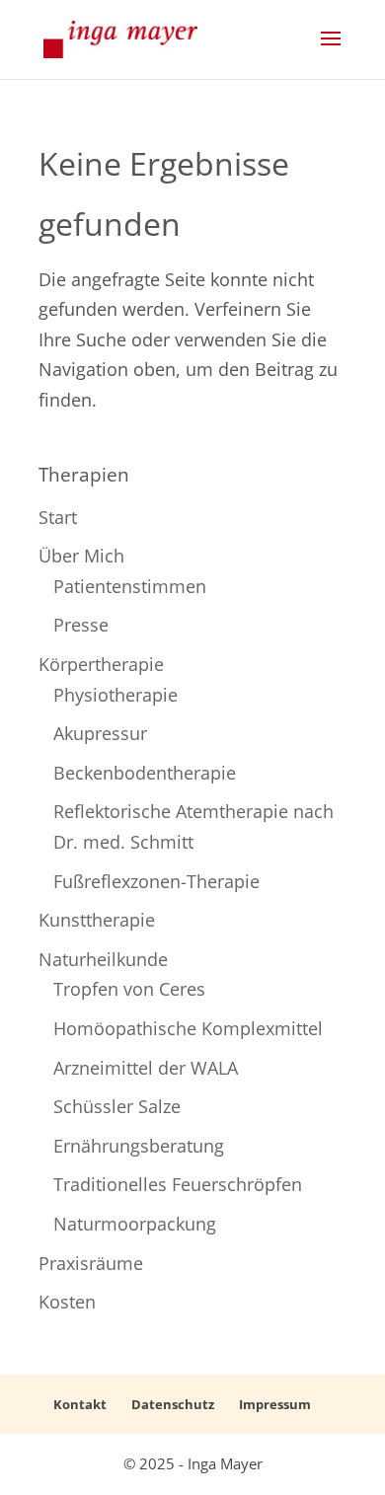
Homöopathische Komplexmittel (188, 1028)
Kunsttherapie (96, 920)
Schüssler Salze (117, 1106)
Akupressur (100, 733)
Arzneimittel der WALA (145, 1068)
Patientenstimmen (129, 586)
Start (57, 517)
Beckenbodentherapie (144, 773)
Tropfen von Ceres (129, 989)
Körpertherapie (101, 664)
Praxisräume (90, 1263)
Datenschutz (172, 1404)
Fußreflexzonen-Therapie (156, 881)
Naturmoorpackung (134, 1223)
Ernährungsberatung (138, 1146)
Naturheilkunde (103, 959)
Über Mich (81, 555)
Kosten (67, 1301)
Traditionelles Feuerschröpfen (177, 1184)
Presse (81, 624)
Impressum (275, 1404)
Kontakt (80, 1404)
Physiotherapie (115, 695)
